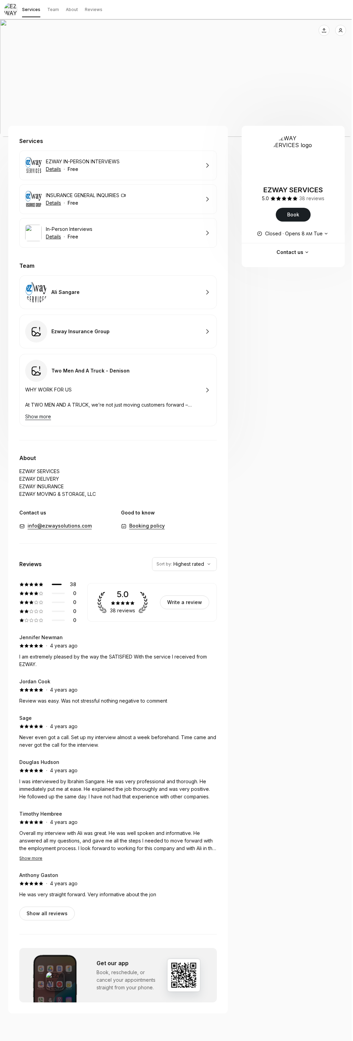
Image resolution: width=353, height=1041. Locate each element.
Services (31, 9)
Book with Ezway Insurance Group (118, 331)
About (72, 9)
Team (53, 9)
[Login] (340, 30)
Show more (30, 858)
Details (53, 169)
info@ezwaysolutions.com (60, 526)
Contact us (289, 252)
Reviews (93, 9)
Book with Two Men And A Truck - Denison (118, 390)
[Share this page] (324, 30)
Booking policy (147, 526)
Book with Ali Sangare (118, 292)
